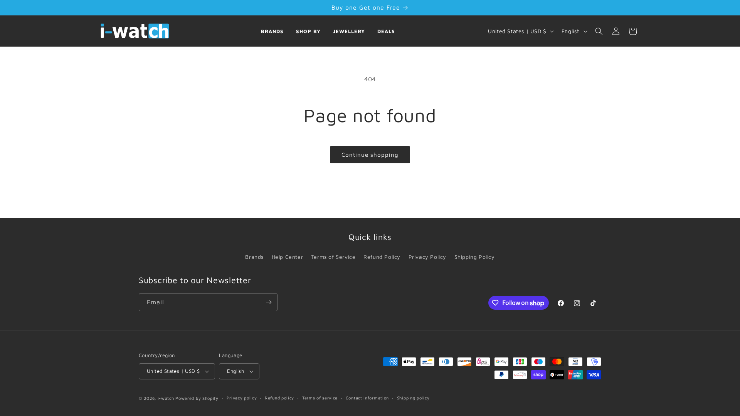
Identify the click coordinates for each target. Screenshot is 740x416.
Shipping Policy (474, 256)
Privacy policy (242, 397)
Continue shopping (370, 154)
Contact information (367, 397)
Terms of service (320, 397)
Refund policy (279, 397)
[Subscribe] (268, 302)
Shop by (308, 31)
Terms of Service (333, 256)
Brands (272, 31)
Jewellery (349, 31)
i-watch (166, 398)
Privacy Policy (427, 256)
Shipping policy (413, 397)
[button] (598, 31)
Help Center (287, 256)
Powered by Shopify (197, 398)
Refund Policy (381, 256)
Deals (386, 31)
